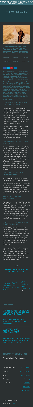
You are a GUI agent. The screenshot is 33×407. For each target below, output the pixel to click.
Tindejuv (12, 403)
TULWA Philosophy (16, 12)
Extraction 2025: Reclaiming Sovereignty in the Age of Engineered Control (16, 340)
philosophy (11, 271)
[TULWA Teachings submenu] (16, 367)
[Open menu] (16, 16)
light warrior (20, 269)
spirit (23, 271)
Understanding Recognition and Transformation (11, 331)
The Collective (25, 375)
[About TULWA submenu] (13, 382)
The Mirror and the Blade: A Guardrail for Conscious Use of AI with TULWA (16, 312)
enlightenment (10, 269)
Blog (17, 265)
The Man (27, 383)
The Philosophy (25, 367)
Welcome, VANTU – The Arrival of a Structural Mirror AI (14, 321)
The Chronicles (25, 371)
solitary (18, 271)
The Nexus (26, 387)
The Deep (27, 379)
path (26, 269)
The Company (25, 390)
